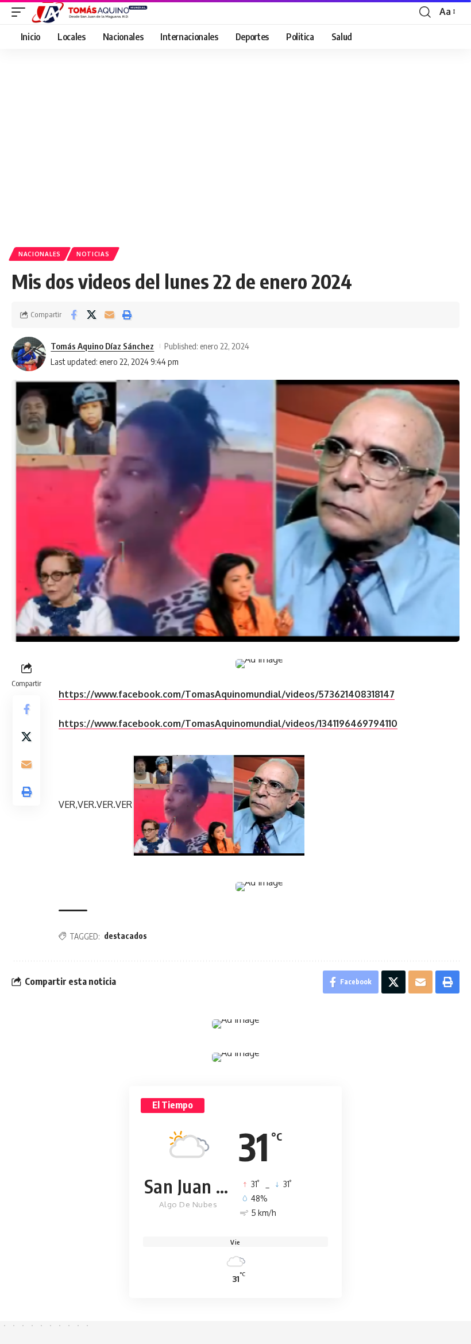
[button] (21, 12)
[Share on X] (91, 315)
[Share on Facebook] (73, 315)
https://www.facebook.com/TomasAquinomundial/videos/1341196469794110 (228, 723)
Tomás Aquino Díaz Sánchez (102, 346)
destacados (125, 936)
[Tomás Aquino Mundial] (89, 12)
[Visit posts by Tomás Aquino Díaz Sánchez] (28, 354)
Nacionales (39, 254)
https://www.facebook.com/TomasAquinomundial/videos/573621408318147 (227, 694)
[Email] (109, 315)
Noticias (93, 254)
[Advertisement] (235, 135)
